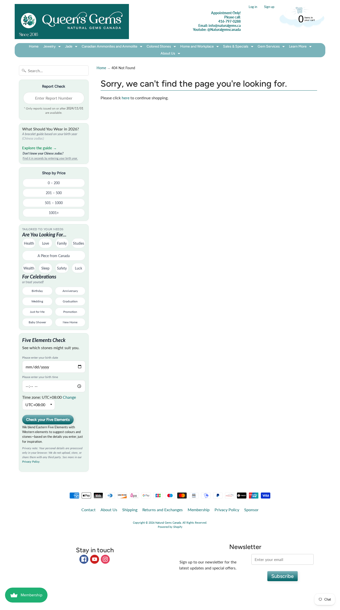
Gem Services (272, 47)
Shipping (129, 509)
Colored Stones (162, 47)
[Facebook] (83, 559)
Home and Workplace (200, 47)
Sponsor (251, 509)
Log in (253, 6)
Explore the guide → (39, 148)
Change (69, 397)
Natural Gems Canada (168, 522)
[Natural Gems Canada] (72, 21)
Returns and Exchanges (162, 509)
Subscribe (282, 576)
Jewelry (52, 47)
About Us (171, 54)
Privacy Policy (31, 461)
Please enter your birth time (40, 377)
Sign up (269, 6)
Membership (199, 509)
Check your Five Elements (48, 419)
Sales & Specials (239, 47)
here (125, 97)
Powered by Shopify (170, 526)
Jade (72, 47)
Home (34, 46)
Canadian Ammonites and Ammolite (113, 47)
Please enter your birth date (40, 357)
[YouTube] (94, 559)
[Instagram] (105, 559)
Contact (88, 509)
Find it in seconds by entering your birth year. (50, 158)
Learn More (301, 47)
